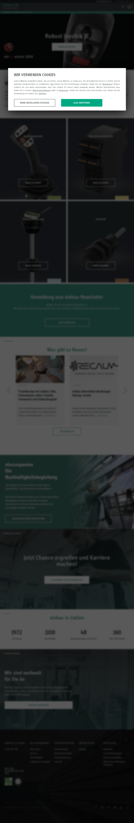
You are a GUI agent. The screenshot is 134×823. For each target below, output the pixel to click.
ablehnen (42, 93)
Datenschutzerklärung (41, 90)
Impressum (63, 90)
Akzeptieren (107, 84)
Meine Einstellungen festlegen (34, 103)
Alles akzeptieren (82, 103)
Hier (52, 84)
